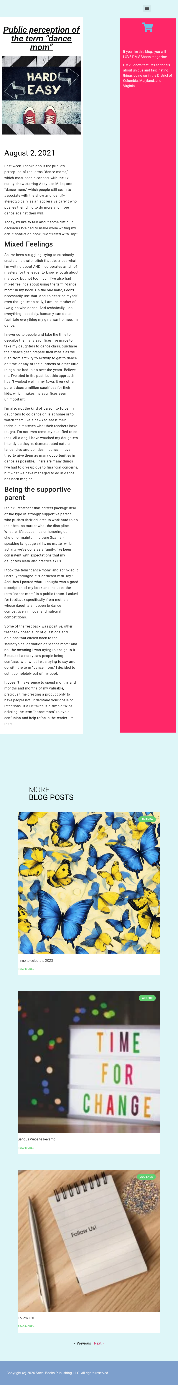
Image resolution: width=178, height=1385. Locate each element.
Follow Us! (26, 1318)
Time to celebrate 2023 (35, 960)
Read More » (26, 968)
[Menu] (147, 8)
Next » (99, 1343)
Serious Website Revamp (37, 1139)
